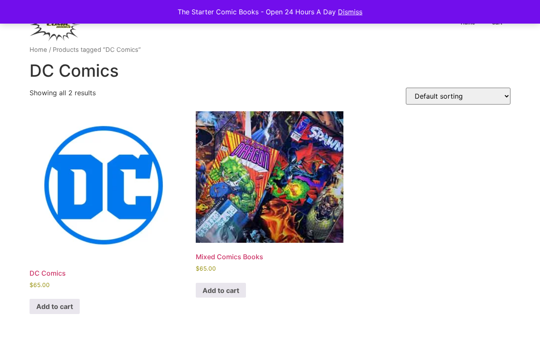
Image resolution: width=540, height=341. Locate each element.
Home (38, 50)
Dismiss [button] (350, 12)
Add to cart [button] (54, 306)
